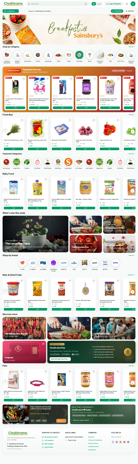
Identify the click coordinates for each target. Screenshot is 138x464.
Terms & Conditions (95, 440)
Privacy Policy (93, 443)
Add (15, 107)
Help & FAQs (49, 447)
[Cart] (133, 3)
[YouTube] (124, 442)
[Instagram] (116, 442)
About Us (91, 437)
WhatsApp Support (51, 437)
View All (130, 275)
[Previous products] (5, 132)
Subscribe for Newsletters (74, 437)
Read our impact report (81, 420)
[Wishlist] (127, 4)
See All (131, 47)
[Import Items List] (85, 4)
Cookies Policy (93, 446)
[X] (120, 442)
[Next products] (133, 132)
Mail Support (49, 444)
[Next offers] (133, 90)
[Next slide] (132, 29)
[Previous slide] (5, 29)
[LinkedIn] (128, 442)
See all (129, 71)
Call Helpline (49, 440)
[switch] (97, 4)
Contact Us (92, 450)
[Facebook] (112, 442)
